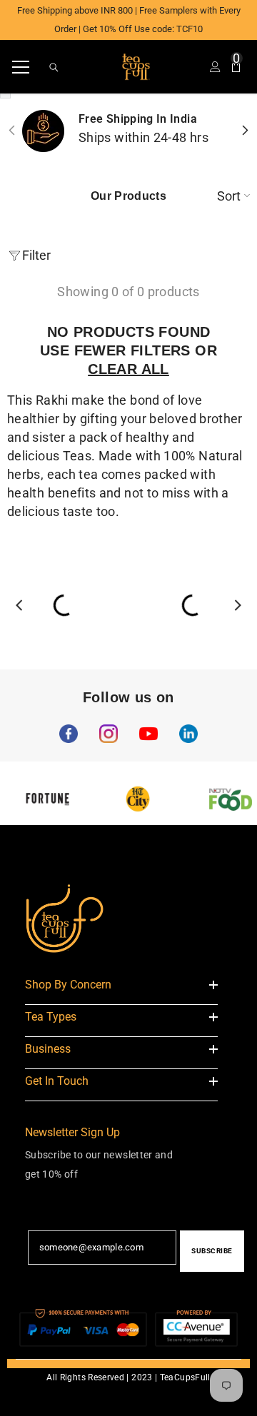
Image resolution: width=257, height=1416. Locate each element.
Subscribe (212, 1251)
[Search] (54, 67)
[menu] (20, 67)
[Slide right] (244, 130)
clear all (128, 369)
